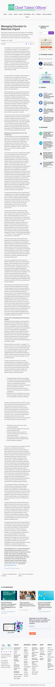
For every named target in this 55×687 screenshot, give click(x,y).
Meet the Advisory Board (49, 660)
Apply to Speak (35, 672)
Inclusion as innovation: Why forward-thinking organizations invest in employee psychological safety (45, 606)
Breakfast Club (35, 666)
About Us (49, 647)
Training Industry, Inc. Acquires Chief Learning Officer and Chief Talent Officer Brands (48, 135)
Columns (16, 651)
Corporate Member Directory (26, 656)
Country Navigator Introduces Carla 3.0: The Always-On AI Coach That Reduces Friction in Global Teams (48, 145)
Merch (41, 656)
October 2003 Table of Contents (11, 568)
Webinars (34, 668)
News (15, 663)
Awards (25, 647)
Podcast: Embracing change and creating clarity (48, 103)
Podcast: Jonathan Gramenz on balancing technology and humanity (49, 95)
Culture (15, 653)
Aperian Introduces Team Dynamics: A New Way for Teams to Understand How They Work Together (48, 155)
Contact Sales (50, 649)
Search (51, 32)
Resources (26, 674)
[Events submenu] (7, 14)
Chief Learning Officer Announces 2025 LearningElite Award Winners (48, 164)
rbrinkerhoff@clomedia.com (10, 563)
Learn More (7, 667)
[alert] (46, 59)
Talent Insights (17, 678)
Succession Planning (18, 674)
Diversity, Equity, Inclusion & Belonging (17, 656)
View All (40, 68)
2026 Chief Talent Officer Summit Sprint (48, 64)
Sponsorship (34, 674)
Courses (25, 659)
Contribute (26, 653)
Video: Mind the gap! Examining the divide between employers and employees (49, 119)
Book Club (42, 651)
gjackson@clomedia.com (10, 565)
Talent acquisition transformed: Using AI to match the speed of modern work (27, 605)
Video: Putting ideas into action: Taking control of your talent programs (49, 111)
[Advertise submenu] (41, 14)
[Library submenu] (12, 14)
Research (26, 672)
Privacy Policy (50, 669)
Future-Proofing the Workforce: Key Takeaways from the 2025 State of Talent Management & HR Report (8, 606)
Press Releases (27, 666)
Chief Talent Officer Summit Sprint (35, 649)
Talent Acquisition (17, 676)
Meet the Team (51, 657)
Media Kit (26, 664)
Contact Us (50, 651)
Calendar (34, 670)
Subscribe (26, 676)
